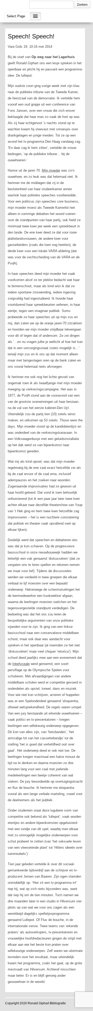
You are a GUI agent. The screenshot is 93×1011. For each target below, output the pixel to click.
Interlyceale (21, 664)
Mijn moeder (51, 170)
